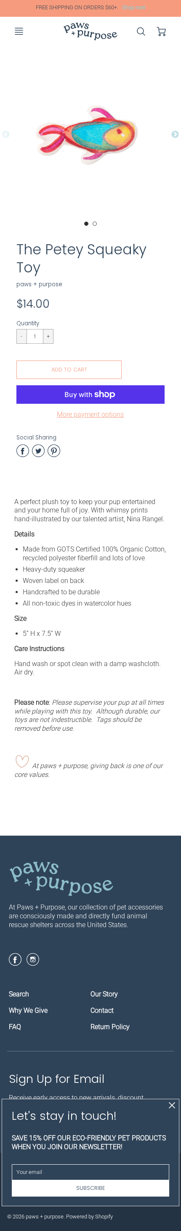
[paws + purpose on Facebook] (15, 963)
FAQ (15, 1027)
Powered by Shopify (89, 1216)
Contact (102, 1010)
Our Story (104, 994)
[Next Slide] (175, 135)
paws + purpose (39, 284)
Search (19, 994)
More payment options (90, 414)
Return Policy (110, 1027)
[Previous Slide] (6, 135)
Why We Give (28, 1010)
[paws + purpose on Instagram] (33, 963)
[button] (69, 370)
